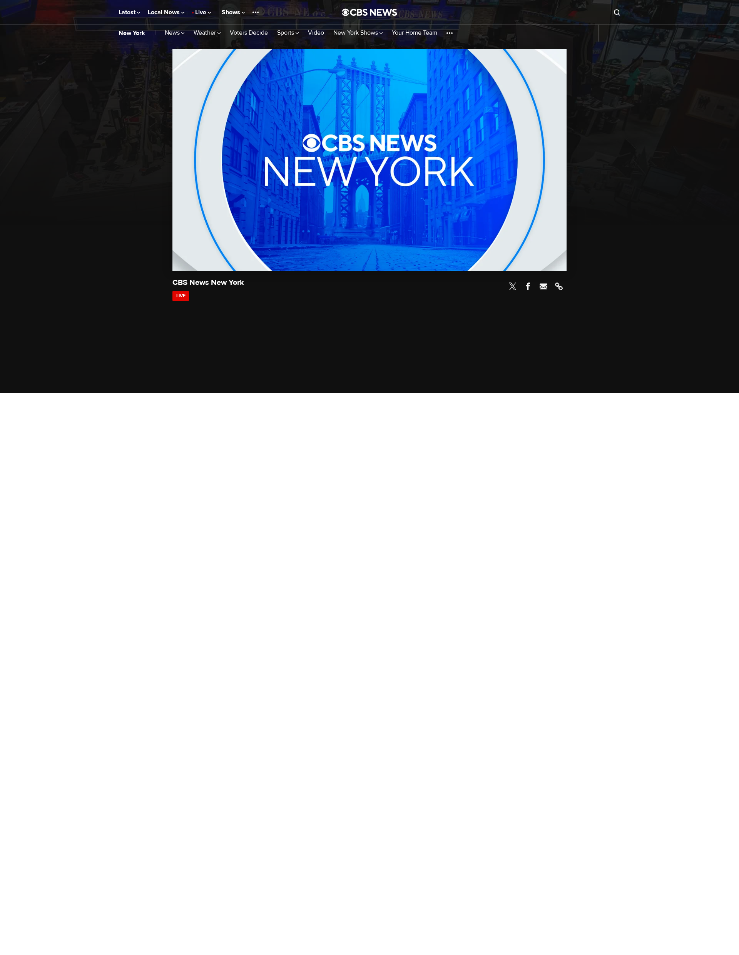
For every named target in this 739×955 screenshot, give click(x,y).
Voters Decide (249, 33)
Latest (128, 12)
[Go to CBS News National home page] (369, 12)
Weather (205, 33)
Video (316, 33)
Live (201, 12)
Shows (232, 12)
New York (132, 33)
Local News (164, 12)
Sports (286, 33)
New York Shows (356, 33)
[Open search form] (617, 12)
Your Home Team (414, 33)
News (173, 33)
